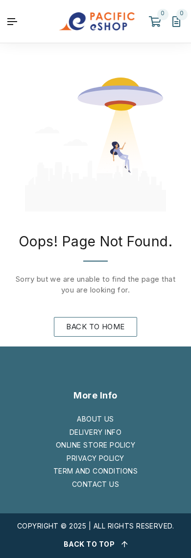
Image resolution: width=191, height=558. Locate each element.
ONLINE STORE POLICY (95, 445)
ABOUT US (95, 419)
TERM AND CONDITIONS (95, 471)
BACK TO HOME (95, 326)
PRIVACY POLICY (95, 458)
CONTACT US (95, 484)
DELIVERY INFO (95, 432)
